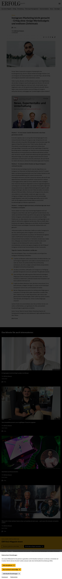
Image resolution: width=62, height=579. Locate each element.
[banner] (31, 289)
